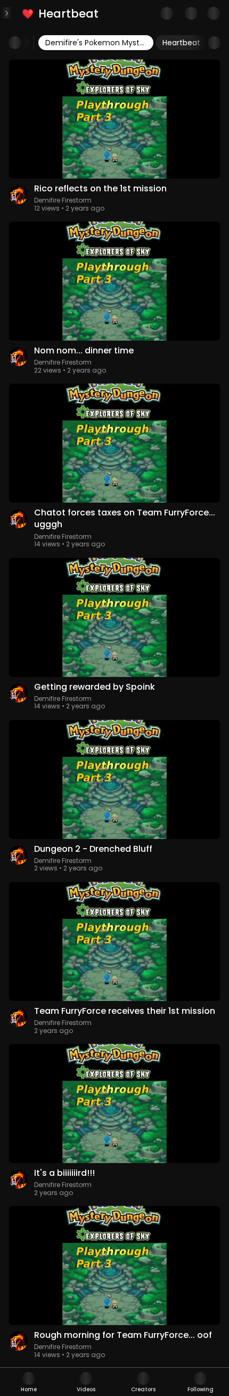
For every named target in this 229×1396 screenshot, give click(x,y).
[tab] (29, 1382)
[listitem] (61, 13)
